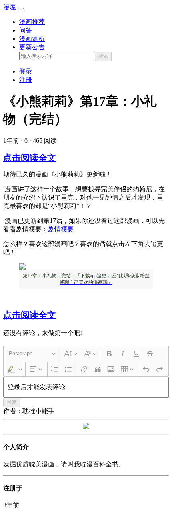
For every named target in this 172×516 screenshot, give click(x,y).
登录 (25, 71)
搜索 (103, 56)
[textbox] (86, 387)
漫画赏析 (32, 38)
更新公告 (32, 47)
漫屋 (10, 7)
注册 (25, 79)
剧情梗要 (61, 229)
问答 (25, 30)
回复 (11, 402)
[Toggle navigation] (21, 9)
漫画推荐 (32, 21)
